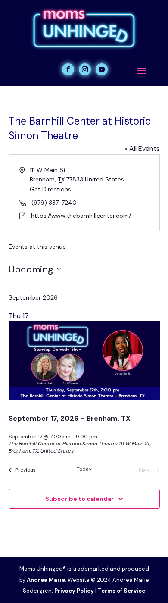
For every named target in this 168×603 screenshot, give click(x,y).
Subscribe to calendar (79, 499)
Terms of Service (121, 590)
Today (84, 469)
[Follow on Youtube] (102, 69)
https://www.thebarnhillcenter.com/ (81, 215)
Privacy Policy (74, 590)
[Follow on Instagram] (85, 69)
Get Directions (50, 189)
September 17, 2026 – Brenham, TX (70, 418)
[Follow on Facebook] (68, 69)
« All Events (142, 148)
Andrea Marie (46, 580)
